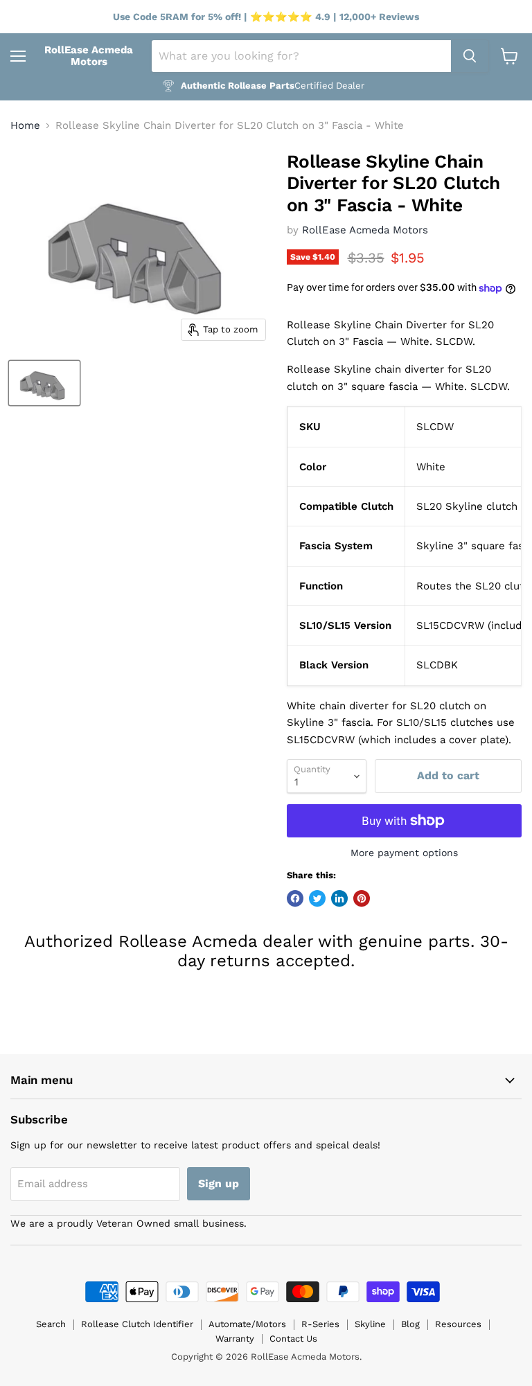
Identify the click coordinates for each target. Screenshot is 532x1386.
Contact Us (293, 1338)
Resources (458, 1324)
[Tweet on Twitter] (317, 898)
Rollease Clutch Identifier (137, 1324)
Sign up (218, 1183)
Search (51, 1324)
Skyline (370, 1324)
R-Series (320, 1324)
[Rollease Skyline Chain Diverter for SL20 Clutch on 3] (44, 383)
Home (25, 126)
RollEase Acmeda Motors (365, 230)
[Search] (469, 56)
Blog (410, 1324)
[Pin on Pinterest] (361, 898)
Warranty (234, 1338)
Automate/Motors (247, 1324)
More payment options (404, 852)
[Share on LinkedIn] (339, 898)
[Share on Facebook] (295, 898)
